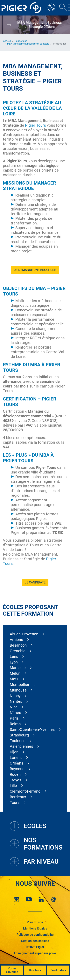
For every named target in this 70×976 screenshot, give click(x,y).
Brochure (35, 970)
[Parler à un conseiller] (51, 7)
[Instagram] (16, 899)
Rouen (15, 774)
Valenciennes (21, 746)
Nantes (16, 701)
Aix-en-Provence (24, 634)
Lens (14, 656)
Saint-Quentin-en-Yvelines (32, 729)
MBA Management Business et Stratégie (28, 43)
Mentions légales (35, 928)
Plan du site (35, 922)
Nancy (15, 695)
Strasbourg (19, 735)
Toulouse (17, 740)
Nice (14, 707)
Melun (15, 673)
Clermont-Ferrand (25, 791)
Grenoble (17, 651)
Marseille (18, 667)
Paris (14, 718)
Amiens (16, 639)
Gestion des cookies (35, 941)
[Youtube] (29, 899)
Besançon (18, 645)
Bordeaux (18, 797)
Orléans (16, 763)
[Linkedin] (41, 899)
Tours (14, 802)
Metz (14, 679)
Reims (15, 724)
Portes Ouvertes (12, 970)
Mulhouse (18, 690)
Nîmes (15, 712)
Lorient (16, 757)
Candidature (58, 970)
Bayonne (17, 768)
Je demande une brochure (35, 270)
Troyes (15, 780)
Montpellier (19, 684)
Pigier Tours (35, 125)
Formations (21, 41)
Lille (13, 785)
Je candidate (35, 582)
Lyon (14, 662)
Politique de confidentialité (35, 934)
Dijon (14, 752)
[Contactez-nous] (54, 899)
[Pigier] (22, 7)
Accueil (7, 41)
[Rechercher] (61, 7)
